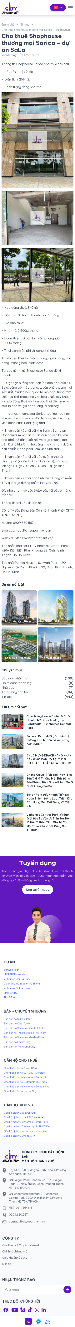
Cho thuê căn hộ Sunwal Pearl (21, 1068)
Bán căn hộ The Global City (19, 1046)
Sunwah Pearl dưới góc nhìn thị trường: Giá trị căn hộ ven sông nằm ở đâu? (48, 740)
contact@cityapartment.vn (31, 530)
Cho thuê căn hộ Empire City (20, 1091)
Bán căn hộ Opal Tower (17, 1023)
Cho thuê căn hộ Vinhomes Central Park (27, 1077)
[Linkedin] (44, 1310)
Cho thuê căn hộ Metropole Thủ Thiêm (26, 1082)
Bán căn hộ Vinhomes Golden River (24, 1037)
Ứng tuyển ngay (37, 890)
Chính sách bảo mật (15, 1251)
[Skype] (22, 1309)
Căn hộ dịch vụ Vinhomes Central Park (26, 1121)
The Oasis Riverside (17, 658)
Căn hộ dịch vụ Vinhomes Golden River (26, 1131)
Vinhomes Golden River (17, 988)
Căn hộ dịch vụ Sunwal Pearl (20, 1112)
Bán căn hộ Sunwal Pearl (18, 1019)
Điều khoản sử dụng (14, 1257)
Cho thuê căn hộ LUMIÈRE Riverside (24, 1072)
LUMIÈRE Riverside (14, 974)
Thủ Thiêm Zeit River (17, 621)
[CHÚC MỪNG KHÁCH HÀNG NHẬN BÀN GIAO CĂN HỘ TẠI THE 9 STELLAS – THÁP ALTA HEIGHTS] (12, 761)
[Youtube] (15, 1310)
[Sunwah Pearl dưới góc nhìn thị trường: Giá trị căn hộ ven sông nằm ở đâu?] (12, 741)
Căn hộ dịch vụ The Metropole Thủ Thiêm (27, 1126)
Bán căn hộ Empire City (17, 1042)
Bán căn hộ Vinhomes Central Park (23, 1028)
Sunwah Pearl (11, 969)
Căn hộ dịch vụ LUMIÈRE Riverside (23, 1117)
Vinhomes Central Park (17, 979)
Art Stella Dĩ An (50, 621)
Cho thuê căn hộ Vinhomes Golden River (27, 1086)
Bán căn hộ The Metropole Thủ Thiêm (25, 1032)
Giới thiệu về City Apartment (20, 1245)
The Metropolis (50, 658)
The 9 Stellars (12, 997)
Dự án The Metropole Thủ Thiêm (22, 983)
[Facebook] (5, 1309)
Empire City (10, 992)
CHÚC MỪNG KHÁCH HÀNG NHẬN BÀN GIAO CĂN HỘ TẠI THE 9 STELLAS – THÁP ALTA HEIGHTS (49, 759)
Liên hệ (6, 1264)
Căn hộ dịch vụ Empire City (19, 1135)
